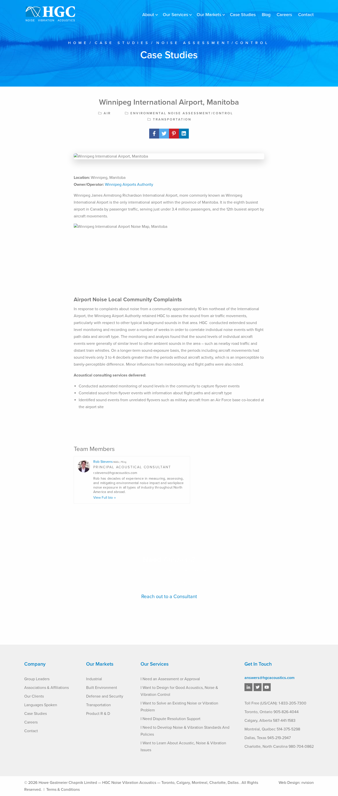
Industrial (94, 679)
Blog (266, 14)
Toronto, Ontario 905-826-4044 (271, 711)
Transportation (98, 704)
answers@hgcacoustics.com (269, 677)
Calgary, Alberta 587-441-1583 (269, 720)
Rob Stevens (109, 462)
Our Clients (34, 696)
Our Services (175, 14)
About (148, 14)
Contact (306, 14)
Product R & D (98, 713)
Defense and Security (104, 696)
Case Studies (243, 14)
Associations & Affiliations (46, 687)
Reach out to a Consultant (169, 597)
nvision (307, 782)
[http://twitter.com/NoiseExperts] (258, 687)
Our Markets (209, 14)
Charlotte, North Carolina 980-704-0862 (279, 746)
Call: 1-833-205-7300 (169, 582)
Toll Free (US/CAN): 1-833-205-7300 (275, 703)
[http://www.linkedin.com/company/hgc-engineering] (248, 687)
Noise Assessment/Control (213, 43)
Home (78, 43)
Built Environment (101, 687)
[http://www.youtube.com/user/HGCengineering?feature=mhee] (267, 687)
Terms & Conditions (63, 789)
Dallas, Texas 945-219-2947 (267, 737)
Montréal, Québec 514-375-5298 (272, 729)
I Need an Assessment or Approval (170, 679)
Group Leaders (36, 679)
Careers (284, 14)
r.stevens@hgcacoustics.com (115, 473)
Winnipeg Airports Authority (129, 184)
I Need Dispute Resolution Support (170, 718)
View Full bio (103, 498)
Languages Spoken (40, 704)
